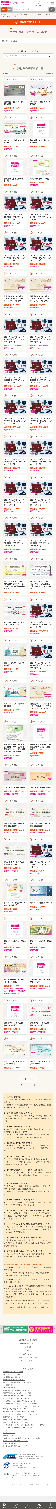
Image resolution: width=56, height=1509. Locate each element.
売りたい (16, 1507)
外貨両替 (40, 1507)
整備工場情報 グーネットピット (14, 1380)
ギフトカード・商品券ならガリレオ (15, 1441)
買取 (3, 10)
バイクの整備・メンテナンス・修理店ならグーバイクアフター (24, 1425)
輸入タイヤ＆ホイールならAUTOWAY (16, 1398)
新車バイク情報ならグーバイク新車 (15, 1422)
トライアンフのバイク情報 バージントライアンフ (20, 1414)
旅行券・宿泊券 (5, 16)
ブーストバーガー (9, 1433)
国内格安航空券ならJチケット (13, 1443)
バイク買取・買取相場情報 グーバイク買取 (18, 1427)
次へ (26, 1079)
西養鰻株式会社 (8, 1435)
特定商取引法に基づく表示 (28, 1340)
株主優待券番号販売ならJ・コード (15, 1446)
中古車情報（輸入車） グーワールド (15, 1377)
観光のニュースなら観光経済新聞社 (15, 1419)
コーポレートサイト (28, 1361)
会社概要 (28, 1347)
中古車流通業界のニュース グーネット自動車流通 (20, 1404)
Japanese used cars (10, 1388)
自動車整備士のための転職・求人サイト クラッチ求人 (22, 1438)
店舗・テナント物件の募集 (28, 1357)
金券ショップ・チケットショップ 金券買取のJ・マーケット (18, 14)
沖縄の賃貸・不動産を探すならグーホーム (17, 1390)
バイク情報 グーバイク (11, 1385)
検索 (52, 9)
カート (47, 5)
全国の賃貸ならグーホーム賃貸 (13, 1417)
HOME (4, 1507)
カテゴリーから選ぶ (9, 41)
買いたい (28, 1507)
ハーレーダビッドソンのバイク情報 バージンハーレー (22, 1406)
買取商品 (48, 14)
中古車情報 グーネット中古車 (13, 1372)
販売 (9, 10)
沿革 (28, 1350)
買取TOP (40, 14)
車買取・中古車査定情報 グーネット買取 (17, 1382)
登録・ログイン (39, 5)
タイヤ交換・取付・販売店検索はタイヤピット (19, 1401)
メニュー (52, 3)
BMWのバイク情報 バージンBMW (14, 1409)
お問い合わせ (28, 1354)
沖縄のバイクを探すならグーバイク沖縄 (17, 1396)
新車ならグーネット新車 (11, 1374)
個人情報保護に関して (28, 1344)
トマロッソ (6, 1430)
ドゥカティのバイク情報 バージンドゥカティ (18, 1412)
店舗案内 (52, 1507)
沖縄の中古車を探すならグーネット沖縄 (17, 1393)
